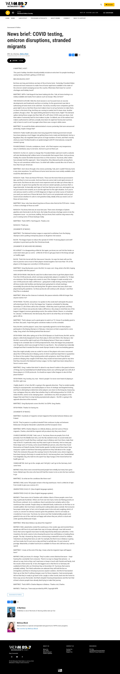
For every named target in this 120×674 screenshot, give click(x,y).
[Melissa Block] (11, 627)
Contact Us (69, 649)
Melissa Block (24, 54)
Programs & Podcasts (39, 18)
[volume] (13, 13)
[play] (7, 13)
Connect (67, 18)
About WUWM (55, 18)
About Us (45, 649)
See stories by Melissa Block (27, 628)
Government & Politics (14, 27)
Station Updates (47, 653)
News (13, 18)
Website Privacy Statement (97, 652)
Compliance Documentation (97, 650)
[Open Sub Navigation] (16, 18)
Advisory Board (47, 652)
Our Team (46, 650)
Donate (110, 5)
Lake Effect (23, 18)
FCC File (91, 649)
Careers (68, 650)
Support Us (69, 652)
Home (7, 18)
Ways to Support (80, 18)
